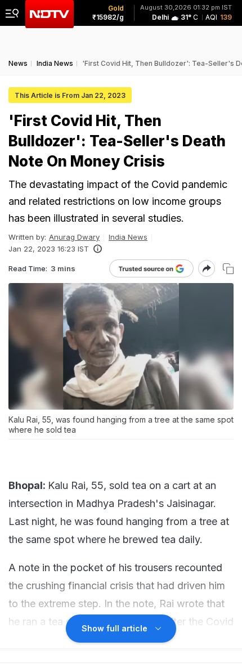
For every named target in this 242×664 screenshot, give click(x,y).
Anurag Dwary (74, 236)
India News (128, 236)
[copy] (228, 268)
